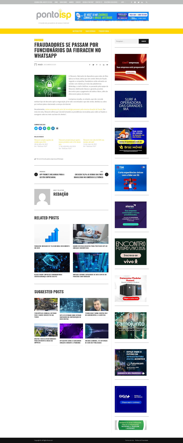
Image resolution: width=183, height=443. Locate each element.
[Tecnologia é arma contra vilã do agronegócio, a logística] (93, 304)
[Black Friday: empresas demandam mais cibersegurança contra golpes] (48, 262)
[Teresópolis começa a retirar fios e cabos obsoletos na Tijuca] (42, 304)
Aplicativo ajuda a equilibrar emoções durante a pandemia (70, 342)
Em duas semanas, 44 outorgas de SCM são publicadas (96, 342)
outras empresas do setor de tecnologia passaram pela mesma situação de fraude (73, 109)
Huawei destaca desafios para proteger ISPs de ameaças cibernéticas (90, 247)
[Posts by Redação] (35, 64)
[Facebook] (131, 2)
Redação (40, 64)
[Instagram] (135, 2)
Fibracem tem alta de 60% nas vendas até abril (93, 141)
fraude (44, 159)
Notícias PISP (39, 40)
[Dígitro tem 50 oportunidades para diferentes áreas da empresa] (42, 330)
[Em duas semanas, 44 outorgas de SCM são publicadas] (93, 331)
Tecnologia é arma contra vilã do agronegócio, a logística (96, 314)
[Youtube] (141, 2)
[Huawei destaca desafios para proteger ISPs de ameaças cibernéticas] (87, 234)
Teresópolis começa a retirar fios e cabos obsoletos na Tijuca (45, 315)
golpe (48, 159)
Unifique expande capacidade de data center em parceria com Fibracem (89, 275)
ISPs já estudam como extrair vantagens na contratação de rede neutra (70, 317)
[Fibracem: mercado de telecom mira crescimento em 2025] (48, 234)
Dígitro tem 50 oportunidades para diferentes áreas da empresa (45, 341)
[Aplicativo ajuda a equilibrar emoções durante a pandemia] (68, 331)
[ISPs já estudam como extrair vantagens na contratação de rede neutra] (68, 305)
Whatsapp (60, 159)
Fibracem (39, 159)
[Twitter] (138, 2)
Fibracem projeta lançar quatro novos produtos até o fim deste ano (70, 142)
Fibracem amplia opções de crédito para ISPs (43, 141)
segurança (54, 159)
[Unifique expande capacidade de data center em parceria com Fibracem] (87, 262)
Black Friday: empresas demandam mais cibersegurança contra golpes (48, 275)
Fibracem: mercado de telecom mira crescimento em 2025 (52, 247)
